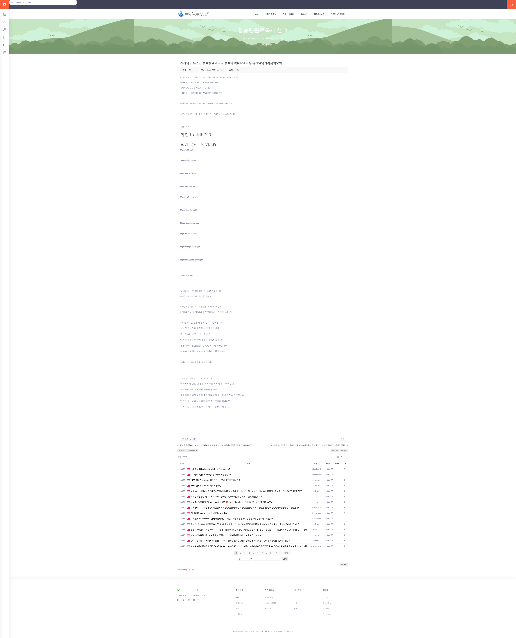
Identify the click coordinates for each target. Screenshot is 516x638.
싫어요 (193, 439)
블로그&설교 (319, 14)
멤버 (295, 597)
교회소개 (303, 14)
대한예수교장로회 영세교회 (251, 631)
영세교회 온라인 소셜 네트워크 (282, 631)
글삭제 (344, 450)
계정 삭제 (268, 608)
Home (256, 14)
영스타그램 (327, 597)
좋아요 (184, 439)
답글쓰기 (193, 450)
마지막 (287, 553)
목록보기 (182, 450)
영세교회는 (240, 603)
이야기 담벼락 (270, 14)
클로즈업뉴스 (328, 603)
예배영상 (297, 608)
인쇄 (342, 439)
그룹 (295, 603)
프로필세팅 (269, 597)
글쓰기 (344, 564)
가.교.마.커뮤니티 (338, 14)
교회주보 (326, 608)
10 (276, 553)
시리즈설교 (327, 614)
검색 (285, 559)
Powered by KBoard (185, 570)
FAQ (237, 608)
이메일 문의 (240, 614)
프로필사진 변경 (270, 603)
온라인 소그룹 (288, 14)
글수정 (335, 450)
